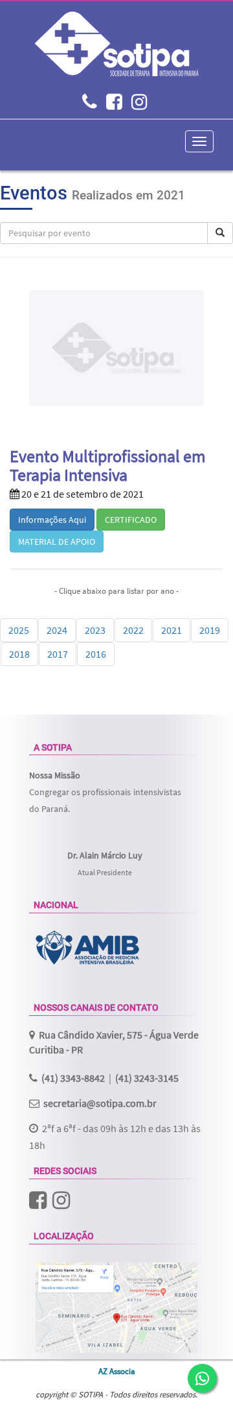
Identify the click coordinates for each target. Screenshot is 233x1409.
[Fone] (89, 104)
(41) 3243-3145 (147, 1077)
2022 (133, 629)
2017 (57, 653)
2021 (171, 629)
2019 (209, 629)
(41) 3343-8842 (73, 1077)
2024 (57, 629)
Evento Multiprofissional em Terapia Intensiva (108, 465)
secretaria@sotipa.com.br (100, 1103)
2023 (95, 629)
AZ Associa (116, 1371)
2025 (18, 629)
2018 (19, 653)
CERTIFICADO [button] (131, 519)
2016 (95, 653)
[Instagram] (139, 104)
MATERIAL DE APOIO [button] (56, 541)
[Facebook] (114, 104)
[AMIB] (87, 947)
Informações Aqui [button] (52, 519)
